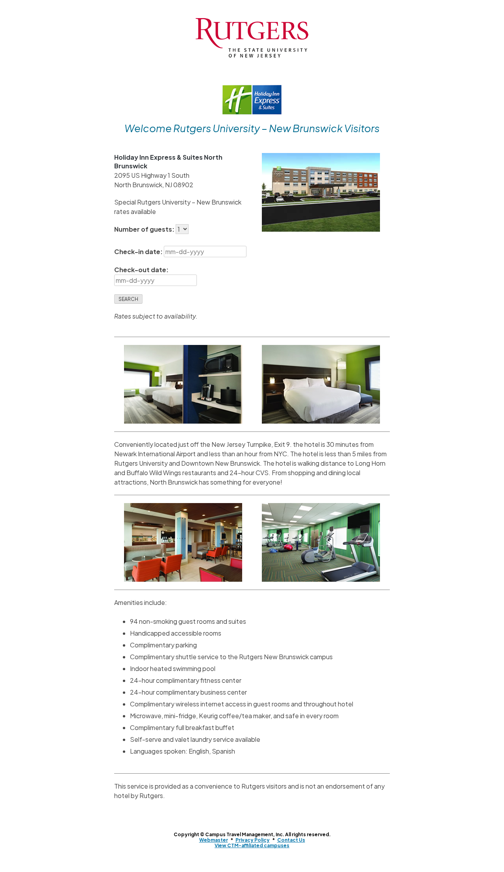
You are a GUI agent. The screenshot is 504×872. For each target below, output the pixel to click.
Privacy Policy (252, 840)
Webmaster (213, 840)
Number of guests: (145, 229)
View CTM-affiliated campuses (252, 845)
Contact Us (291, 840)
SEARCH (128, 299)
